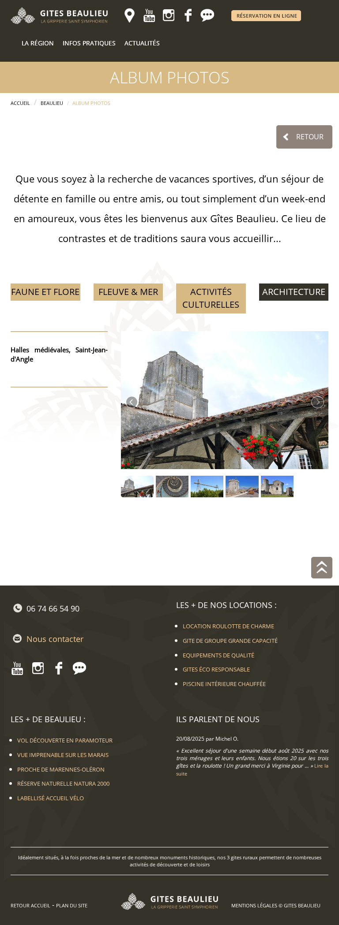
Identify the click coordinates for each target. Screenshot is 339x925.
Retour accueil (30, 905)
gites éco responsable (216, 669)
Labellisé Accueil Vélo (50, 798)
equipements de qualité (218, 655)
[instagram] (168, 15)
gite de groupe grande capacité (230, 641)
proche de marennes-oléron (61, 769)
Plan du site (71, 905)
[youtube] (149, 15)
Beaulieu (52, 103)
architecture (293, 292)
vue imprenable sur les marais (63, 755)
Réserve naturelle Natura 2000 (63, 783)
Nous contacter (54, 639)
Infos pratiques (89, 43)
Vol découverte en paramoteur (65, 740)
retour (310, 137)
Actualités (142, 43)
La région (38, 43)
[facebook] (188, 15)
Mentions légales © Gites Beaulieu (275, 905)
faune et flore (45, 292)
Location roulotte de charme (228, 626)
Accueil (20, 103)
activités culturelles (210, 298)
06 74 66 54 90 (52, 608)
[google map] (130, 15)
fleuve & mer (128, 292)
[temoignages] (207, 15)
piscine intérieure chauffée (224, 684)
